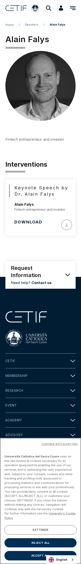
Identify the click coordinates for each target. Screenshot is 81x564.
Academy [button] (13, 420)
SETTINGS (40, 529)
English (61, 559)
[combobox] (61, 559)
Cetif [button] (10, 361)
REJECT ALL (41, 542)
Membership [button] (16, 376)
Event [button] (11, 405)
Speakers (31, 24)
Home (9, 24)
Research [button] (14, 390)
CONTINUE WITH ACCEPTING (59, 444)
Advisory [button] (14, 435)
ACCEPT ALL (40, 555)
